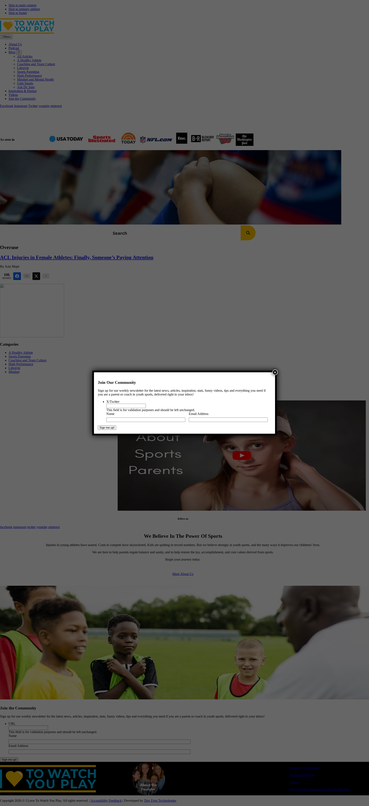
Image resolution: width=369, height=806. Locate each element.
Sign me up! (107, 427)
